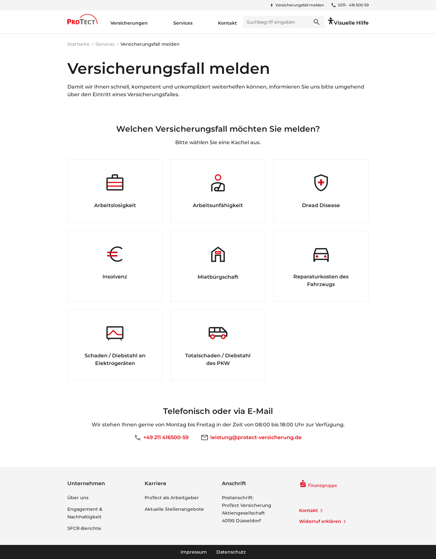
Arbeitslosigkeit (115, 205)
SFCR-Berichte (84, 528)
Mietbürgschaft (218, 277)
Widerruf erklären (320, 521)
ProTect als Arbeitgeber (172, 498)
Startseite (78, 44)
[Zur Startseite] (82, 19)
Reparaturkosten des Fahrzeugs (321, 280)
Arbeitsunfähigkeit (218, 205)
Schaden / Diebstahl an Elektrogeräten (115, 359)
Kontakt (308, 510)
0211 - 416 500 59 (353, 5)
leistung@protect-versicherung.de (256, 437)
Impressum (194, 552)
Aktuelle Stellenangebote (174, 509)
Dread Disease (321, 205)
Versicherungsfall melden (299, 5)
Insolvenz (114, 277)
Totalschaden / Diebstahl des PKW (218, 359)
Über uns (77, 498)
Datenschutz (231, 552)
